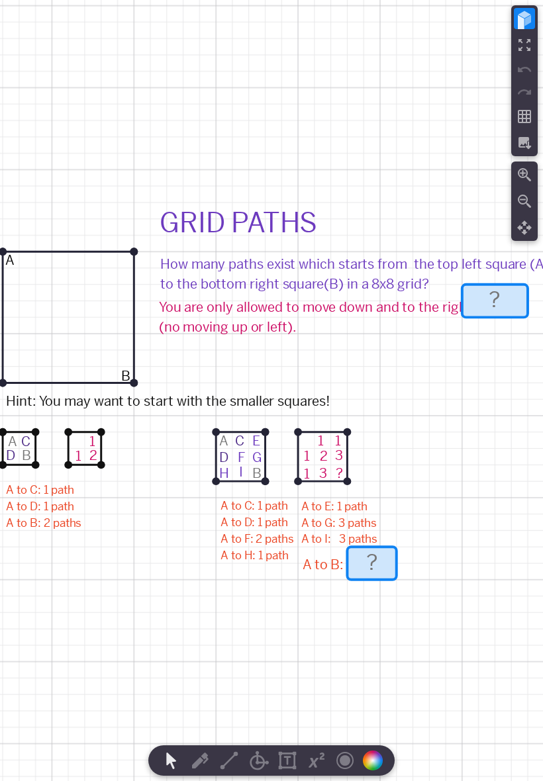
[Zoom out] (524, 201)
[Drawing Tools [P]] (200, 760)
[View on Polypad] (524, 18)
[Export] (524, 143)
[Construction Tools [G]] (258, 760)
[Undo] (524, 69)
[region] (271, 390)
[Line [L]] (229, 760)
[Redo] (524, 92)
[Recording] (345, 760)
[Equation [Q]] (316, 760)
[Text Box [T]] (287, 760)
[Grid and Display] (524, 116)
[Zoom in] (524, 174)
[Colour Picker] (377, 760)
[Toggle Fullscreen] (524, 45)
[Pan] (524, 227)
